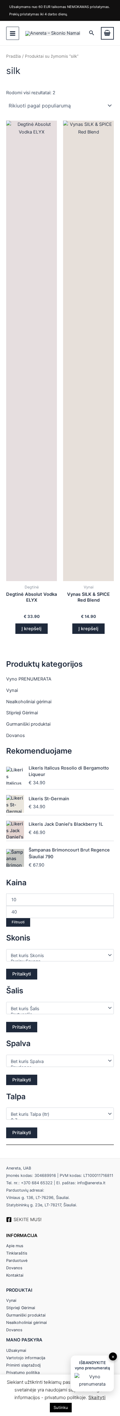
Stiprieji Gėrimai (22, 713)
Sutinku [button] (61, 1407)
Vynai (12, 690)
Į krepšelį (32, 628)
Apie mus (14, 1245)
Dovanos (15, 735)
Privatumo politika (23, 1372)
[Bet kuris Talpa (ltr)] (57, 1114)
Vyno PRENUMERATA (28, 679)
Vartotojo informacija (25, 1358)
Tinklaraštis (16, 1253)
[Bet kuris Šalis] (57, 1009)
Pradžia (13, 56)
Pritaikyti (21, 974)
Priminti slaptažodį (23, 1365)
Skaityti (97, 1397)
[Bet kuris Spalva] (57, 1062)
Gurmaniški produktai (28, 724)
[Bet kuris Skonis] (57, 956)
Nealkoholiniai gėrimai (28, 701)
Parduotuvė (16, 1260)
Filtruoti (18, 922)
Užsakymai (16, 1350)
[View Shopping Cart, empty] (107, 33)
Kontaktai (14, 1275)
